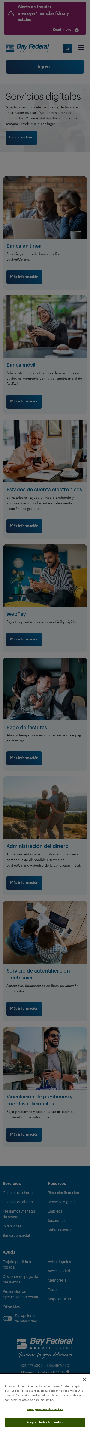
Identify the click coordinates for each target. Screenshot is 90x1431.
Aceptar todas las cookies (45, 1422)
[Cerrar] (84, 1380)
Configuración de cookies (45, 1409)
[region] (45, 1402)
